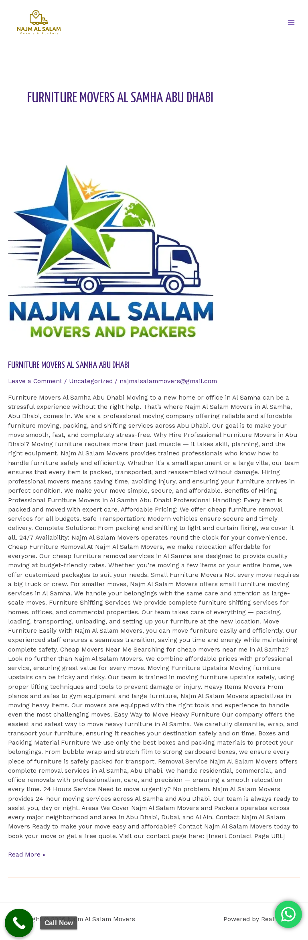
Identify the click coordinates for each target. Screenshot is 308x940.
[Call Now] (19, 923)
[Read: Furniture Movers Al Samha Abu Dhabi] (154, 247)
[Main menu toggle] (291, 22)
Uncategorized (91, 381)
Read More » (27, 854)
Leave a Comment (35, 381)
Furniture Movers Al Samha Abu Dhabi (69, 365)
